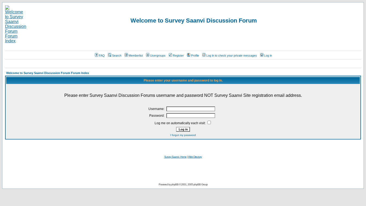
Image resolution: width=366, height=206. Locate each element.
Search (116, 55)
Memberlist (136, 55)
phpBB (174, 184)
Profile (195, 55)
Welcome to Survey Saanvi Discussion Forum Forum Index (47, 73)
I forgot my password (183, 135)
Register (178, 55)
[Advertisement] (183, 64)
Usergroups (158, 55)
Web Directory (195, 156)
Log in (268, 55)
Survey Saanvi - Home (175, 156)
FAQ (102, 55)
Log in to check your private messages (231, 55)
